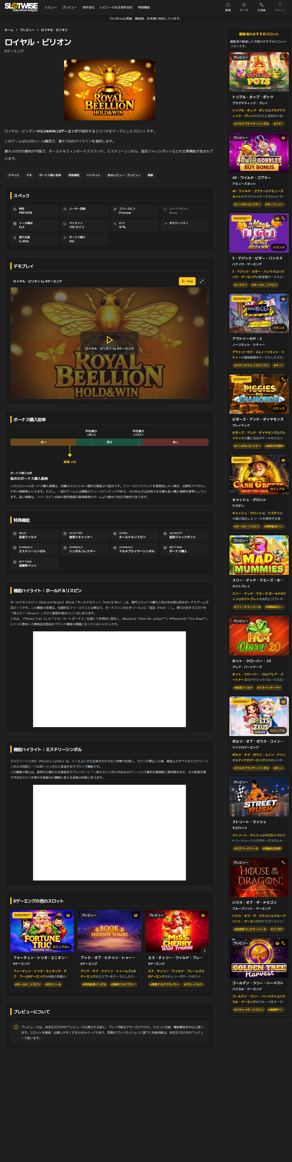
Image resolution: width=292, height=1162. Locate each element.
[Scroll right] (205, 951)
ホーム (9, 30)
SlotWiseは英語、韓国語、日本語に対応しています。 (146, 18)
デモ (29, 175)
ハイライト (93, 175)
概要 (150, 175)
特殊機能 (144, 7)
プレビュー (69, 7)
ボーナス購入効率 (50, 175)
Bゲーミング (14, 51)
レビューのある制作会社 (116, 7)
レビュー (51, 7)
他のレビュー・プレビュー (124, 175)
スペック (13, 175)
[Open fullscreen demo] (202, 281)
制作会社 (88, 7)
